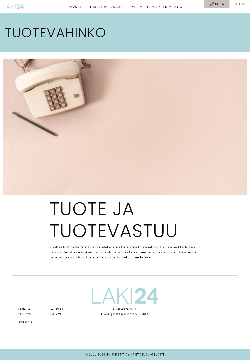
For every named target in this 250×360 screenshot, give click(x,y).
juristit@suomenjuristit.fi (130, 314)
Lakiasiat (74, 6)
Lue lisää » (142, 257)
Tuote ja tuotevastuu (114, 220)
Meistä (137, 6)
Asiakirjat (119, 6)
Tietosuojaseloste (149, 354)
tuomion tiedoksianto (164, 6)
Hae (242, 4)
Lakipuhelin (98, 6)
